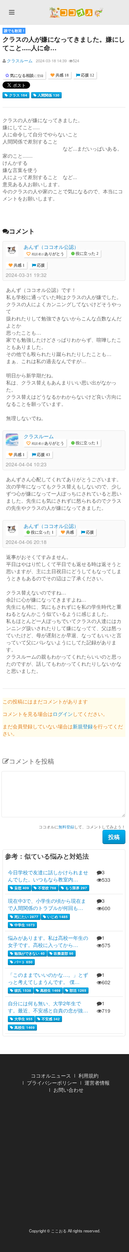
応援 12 (87, 75)
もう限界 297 (75, 887)
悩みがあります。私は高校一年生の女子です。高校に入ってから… (48, 941)
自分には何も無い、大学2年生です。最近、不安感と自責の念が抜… (48, 1007)
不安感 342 (50, 1018)
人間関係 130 (48, 95)
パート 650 (23, 961)
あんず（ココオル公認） (51, 246)
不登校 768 (46, 887)
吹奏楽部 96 (63, 953)
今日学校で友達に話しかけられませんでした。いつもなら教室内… (48, 876)
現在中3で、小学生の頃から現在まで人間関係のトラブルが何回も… (47, 904)
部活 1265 (77, 990)
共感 (69, 532)
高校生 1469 (50, 990)
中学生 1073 (24, 924)
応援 (40, 265)
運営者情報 (97, 1082)
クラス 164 (17, 95)
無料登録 (66, 826)
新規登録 (83, 726)
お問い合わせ (68, 1089)
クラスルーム (20, 60)
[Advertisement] (64, 1163)
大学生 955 (23, 1018)
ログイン (63, 713)
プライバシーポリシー (52, 1082)
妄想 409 (21, 887)
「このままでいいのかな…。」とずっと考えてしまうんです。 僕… (48, 978)
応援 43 (43, 455)
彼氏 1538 (22, 990)
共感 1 (19, 265)
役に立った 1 (87, 443)
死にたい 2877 (25, 916)
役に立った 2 (87, 254)
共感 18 (61, 75)
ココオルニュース (51, 1075)
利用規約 (88, 1075)
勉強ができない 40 (29, 953)
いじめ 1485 (57, 916)
